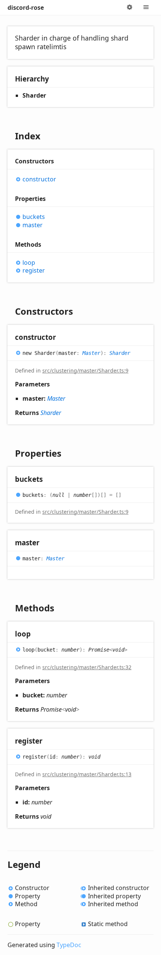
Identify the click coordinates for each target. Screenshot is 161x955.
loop (28, 263)
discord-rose (25, 7)
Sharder (119, 353)
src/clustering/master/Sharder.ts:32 (86, 667)
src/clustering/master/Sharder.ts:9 (85, 370)
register (33, 271)
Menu (146, 7)
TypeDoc (69, 945)
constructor (39, 179)
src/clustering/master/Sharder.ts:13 (86, 774)
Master (91, 353)
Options (129, 7)
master (32, 225)
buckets (33, 217)
